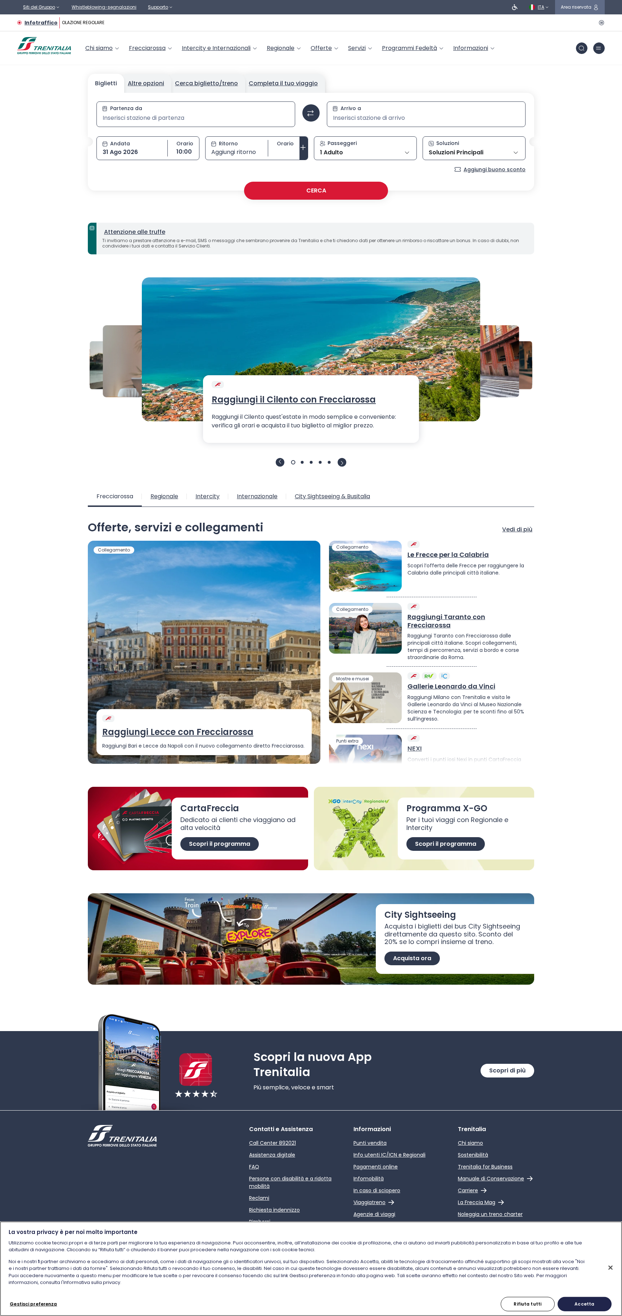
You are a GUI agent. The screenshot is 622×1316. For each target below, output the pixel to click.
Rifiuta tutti (527, 1304)
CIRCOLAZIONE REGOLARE (74, 22)
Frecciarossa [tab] (114, 496)
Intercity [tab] (207, 496)
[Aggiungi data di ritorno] (303, 148)
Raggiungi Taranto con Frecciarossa (446, 621)
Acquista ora (412, 958)
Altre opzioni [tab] (146, 83)
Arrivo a (351, 108)
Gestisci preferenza (33, 1304)
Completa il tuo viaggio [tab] (283, 83)
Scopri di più (507, 1070)
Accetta (584, 1304)
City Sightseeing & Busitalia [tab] (332, 496)
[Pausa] (600, 22)
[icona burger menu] (599, 48)
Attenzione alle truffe (134, 232)
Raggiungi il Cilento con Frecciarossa (294, 399)
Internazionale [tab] (257, 496)
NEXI (414, 749)
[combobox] (196, 118)
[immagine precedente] (280, 462)
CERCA (316, 190)
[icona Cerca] (581, 48)
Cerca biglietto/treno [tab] (206, 83)
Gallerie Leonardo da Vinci (451, 686)
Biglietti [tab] (106, 83)
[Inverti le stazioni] (311, 113)
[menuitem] (102, 48)
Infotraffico (41, 22)
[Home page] (44, 45)
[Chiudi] (610, 1267)
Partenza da (126, 108)
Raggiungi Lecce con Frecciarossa (177, 732)
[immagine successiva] (342, 462)
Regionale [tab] (164, 496)
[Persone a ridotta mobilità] (514, 7)
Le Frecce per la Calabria (448, 555)
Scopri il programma (219, 844)
